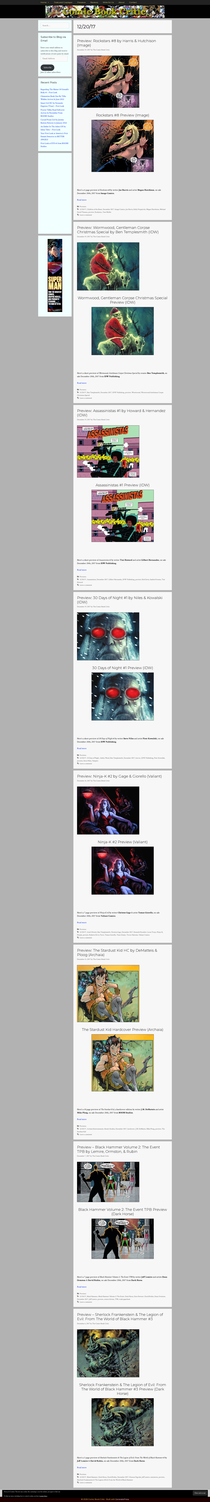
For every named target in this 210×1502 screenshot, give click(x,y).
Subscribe (47, 67)
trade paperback (124, 1299)
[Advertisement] (59, 192)
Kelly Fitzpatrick (139, 209)
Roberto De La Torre (96, 935)
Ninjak (79, 935)
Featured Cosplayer (63, 2)
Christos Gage (116, 932)
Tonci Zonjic (121, 935)
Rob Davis (145, 579)
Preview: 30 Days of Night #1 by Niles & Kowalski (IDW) (119, 599)
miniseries (154, 1477)
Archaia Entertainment (95, 1129)
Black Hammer (92, 1296)
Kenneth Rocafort (140, 932)
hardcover (131, 1129)
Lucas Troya (151, 932)
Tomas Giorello (110, 935)
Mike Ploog (150, 1129)
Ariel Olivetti (92, 932)
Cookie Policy (43, 1496)
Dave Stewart (139, 1296)
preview (91, 212)
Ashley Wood (104, 758)
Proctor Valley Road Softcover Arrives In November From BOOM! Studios (53, 113)
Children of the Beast (94, 209)
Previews (81, 2)
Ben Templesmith (93, 392)
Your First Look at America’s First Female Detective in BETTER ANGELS (54, 136)
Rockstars (98, 212)
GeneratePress (122, 1499)
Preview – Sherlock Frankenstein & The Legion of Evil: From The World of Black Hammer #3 (120, 1316)
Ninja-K (160, 932)
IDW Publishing (118, 392)
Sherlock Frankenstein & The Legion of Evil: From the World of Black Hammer (105, 1480)
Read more (82, 199)
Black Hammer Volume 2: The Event (111, 1296)
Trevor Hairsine (132, 935)
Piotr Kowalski (159, 758)
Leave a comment (86, 215)
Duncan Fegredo (135, 1477)
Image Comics (120, 209)
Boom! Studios (109, 1129)
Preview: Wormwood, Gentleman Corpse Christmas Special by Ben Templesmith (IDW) (118, 229)
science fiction (109, 1299)
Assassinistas (91, 579)
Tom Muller (107, 212)
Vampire (95, 761)
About (121, 2)
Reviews (94, 2)
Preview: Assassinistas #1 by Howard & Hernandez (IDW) (121, 412)
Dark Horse (129, 1296)
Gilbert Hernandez (115, 579)
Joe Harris (129, 209)
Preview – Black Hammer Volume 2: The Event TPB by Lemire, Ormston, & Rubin (118, 1149)
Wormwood (136, 392)
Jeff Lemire (93, 1299)
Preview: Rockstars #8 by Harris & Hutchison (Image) (116, 43)
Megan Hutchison (152, 209)
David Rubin (149, 1296)
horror (138, 758)
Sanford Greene (155, 579)
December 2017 (108, 209)
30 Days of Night (93, 758)
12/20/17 (83, 209)
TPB (116, 1299)
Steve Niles (87, 761)
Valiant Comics (144, 935)
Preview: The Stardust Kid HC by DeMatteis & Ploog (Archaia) (117, 952)
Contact (133, 2)
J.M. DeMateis (141, 1129)
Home (44, 2)
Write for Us (108, 2)
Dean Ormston (159, 1296)
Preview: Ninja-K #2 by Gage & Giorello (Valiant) (119, 776)
